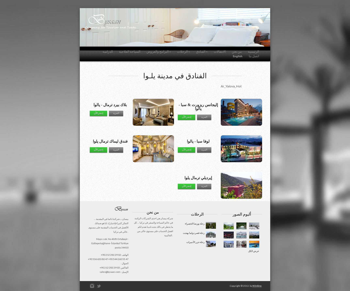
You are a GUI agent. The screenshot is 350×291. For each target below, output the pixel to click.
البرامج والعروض (158, 51)
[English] (238, 56)
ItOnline (257, 285)
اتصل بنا (254, 56)
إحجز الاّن (186, 116)
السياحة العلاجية (129, 51)
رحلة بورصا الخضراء (195, 223)
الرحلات (183, 51)
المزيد (204, 116)
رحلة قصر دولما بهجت (194, 232)
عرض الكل (253, 250)
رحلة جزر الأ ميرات (196, 242)
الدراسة (107, 51)
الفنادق (202, 51)
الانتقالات (220, 51)
